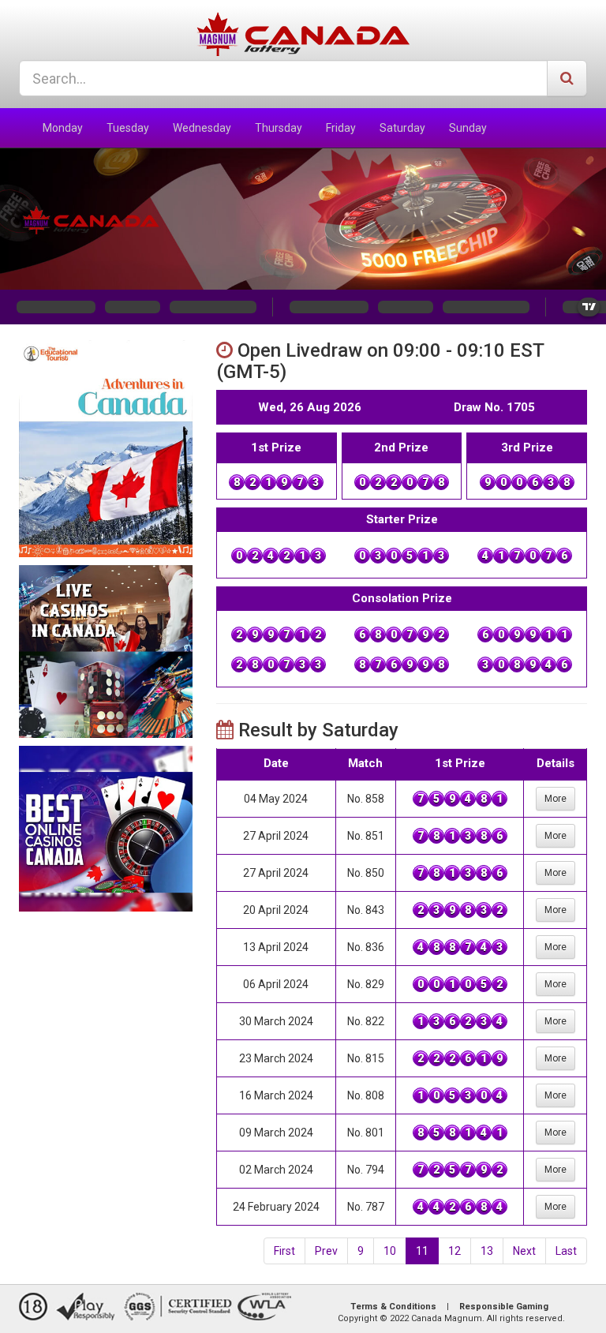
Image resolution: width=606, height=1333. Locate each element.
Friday (341, 128)
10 (389, 1251)
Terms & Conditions (393, 1306)
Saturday (402, 128)
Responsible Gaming (503, 1306)
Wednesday (202, 128)
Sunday (468, 128)
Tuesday (128, 128)
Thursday (278, 128)
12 (454, 1251)
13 (487, 1251)
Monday (63, 128)
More (555, 798)
